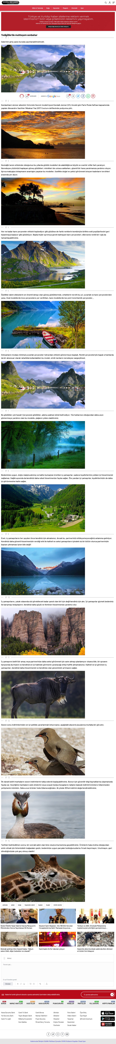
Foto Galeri (71, 1012)
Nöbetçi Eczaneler (25, 1019)
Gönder (8, 984)
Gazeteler (31, 1002)
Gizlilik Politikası (49, 1041)
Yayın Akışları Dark (25, 1016)
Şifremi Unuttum (86, 1019)
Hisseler (70, 1002)
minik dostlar (58, 905)
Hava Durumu (44, 1002)
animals (5, 905)
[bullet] (33, 983)
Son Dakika (22, 1022)
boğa (19, 905)
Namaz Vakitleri (16, 1002)
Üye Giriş (83, 1012)
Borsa (3, 1002)
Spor (82, 8)
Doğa (48, 8)
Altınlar (56, 1012)
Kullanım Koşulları (72, 1041)
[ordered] (30, 983)
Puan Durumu (58, 1002)
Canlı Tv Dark (23, 1012)
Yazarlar (70, 1019)
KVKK (64, 1041)
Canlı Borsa (40, 1012)
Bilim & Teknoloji (37, 8)
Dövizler (56, 1016)
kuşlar (48, 905)
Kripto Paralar (108, 1002)
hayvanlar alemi (30, 905)
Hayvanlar (56, 8)
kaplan (40, 905)
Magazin (65, 8)
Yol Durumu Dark (7, 1016)
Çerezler (58, 1041)
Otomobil (74, 8)
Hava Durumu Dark (8, 1012)
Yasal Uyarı (82, 1041)
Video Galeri (71, 1016)
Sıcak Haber (71, 1025)
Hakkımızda (34, 1041)
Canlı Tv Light (6, 1019)
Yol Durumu (94, 1002)
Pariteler (82, 1002)
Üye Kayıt (83, 1016)
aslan (12, 905)
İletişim (41, 1041)
